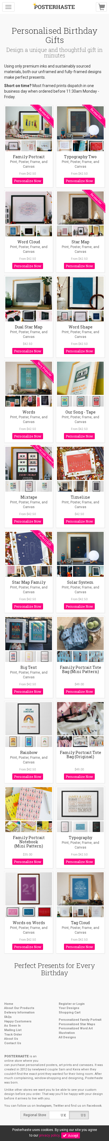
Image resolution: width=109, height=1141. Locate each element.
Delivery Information (19, 1012)
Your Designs (69, 1008)
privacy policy (49, 1135)
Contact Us (12, 1043)
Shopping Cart (69, 1012)
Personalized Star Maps (77, 1024)
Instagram (43, 1106)
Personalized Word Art (76, 1028)
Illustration (67, 1033)
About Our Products (19, 1008)
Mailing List (13, 1030)
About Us (11, 1039)
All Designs (67, 1037)
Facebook (94, 1106)
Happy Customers (18, 1021)
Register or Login (72, 1004)
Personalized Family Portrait (80, 1020)
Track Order (13, 1034)
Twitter (58, 1106)
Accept (72, 1135)
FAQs (8, 1017)
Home (8, 1004)
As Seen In (12, 1025)
